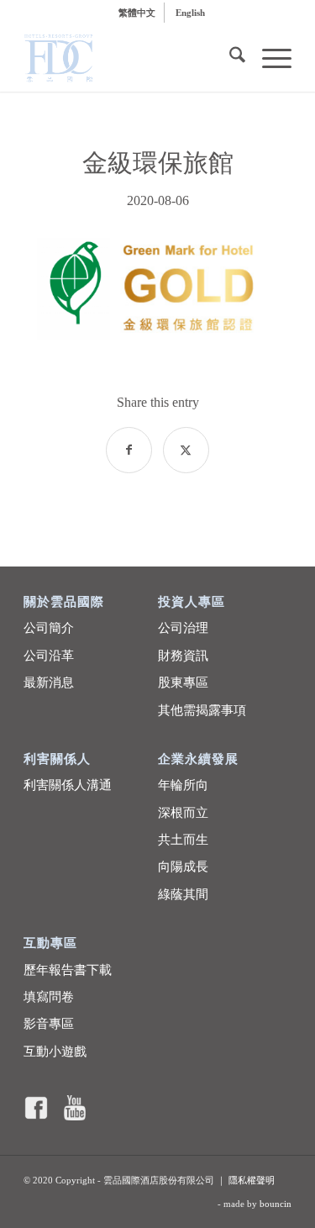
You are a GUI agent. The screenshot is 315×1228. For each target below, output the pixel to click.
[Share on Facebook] (129, 450)
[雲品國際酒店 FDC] (131, 58)
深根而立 (183, 813)
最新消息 (49, 682)
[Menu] (268, 58)
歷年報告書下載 (68, 970)
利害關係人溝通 (68, 785)
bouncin (275, 1204)
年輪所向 (183, 785)
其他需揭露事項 (202, 710)
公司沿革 (49, 655)
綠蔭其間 (183, 894)
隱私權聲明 (251, 1180)
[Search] (229, 58)
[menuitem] (137, 13)
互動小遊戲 (55, 1051)
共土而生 (183, 839)
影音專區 (49, 1023)
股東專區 (183, 682)
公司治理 (183, 628)
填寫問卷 (49, 997)
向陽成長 (183, 866)
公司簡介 (49, 628)
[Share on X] (186, 450)
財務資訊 (183, 655)
